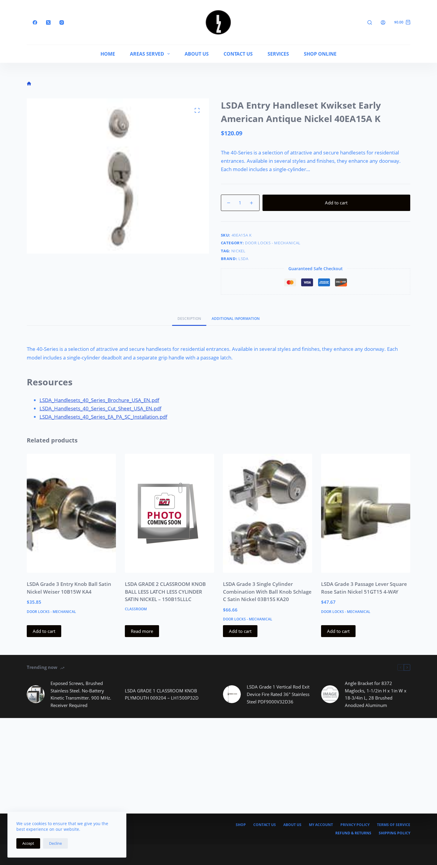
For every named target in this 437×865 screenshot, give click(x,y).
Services (278, 54)
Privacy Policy (355, 824)
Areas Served (147, 54)
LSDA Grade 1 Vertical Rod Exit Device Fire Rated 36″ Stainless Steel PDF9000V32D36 (278, 694)
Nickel (238, 251)
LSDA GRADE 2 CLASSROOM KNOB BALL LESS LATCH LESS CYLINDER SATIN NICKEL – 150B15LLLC (165, 592)
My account (321, 824)
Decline (55, 843)
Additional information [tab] (236, 318)
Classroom (136, 608)
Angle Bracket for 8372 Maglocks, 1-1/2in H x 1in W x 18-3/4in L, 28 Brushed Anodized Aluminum (375, 694)
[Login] (383, 22)
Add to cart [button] (44, 631)
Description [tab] (189, 318)
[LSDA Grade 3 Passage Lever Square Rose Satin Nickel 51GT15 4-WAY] (365, 513)
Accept (28, 843)
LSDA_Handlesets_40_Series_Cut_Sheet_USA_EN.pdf (100, 408)
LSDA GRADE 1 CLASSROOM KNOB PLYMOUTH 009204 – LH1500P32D (162, 694)
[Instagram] (61, 22)
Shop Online (320, 54)
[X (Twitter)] (48, 22)
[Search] (369, 22)
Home (107, 54)
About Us (197, 54)
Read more (142, 631)
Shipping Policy (394, 833)
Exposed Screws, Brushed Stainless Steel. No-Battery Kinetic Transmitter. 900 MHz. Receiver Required (81, 694)
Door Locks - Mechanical (273, 242)
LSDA (243, 258)
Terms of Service (393, 824)
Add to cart (336, 203)
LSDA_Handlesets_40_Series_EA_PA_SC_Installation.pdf (103, 416)
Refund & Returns (353, 833)
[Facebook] (35, 22)
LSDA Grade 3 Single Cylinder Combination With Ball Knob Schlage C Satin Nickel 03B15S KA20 (267, 592)
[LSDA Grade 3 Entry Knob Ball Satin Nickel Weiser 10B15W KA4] (71, 513)
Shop (241, 824)
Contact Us (238, 54)
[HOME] (29, 84)
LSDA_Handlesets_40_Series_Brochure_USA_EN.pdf (99, 400)
